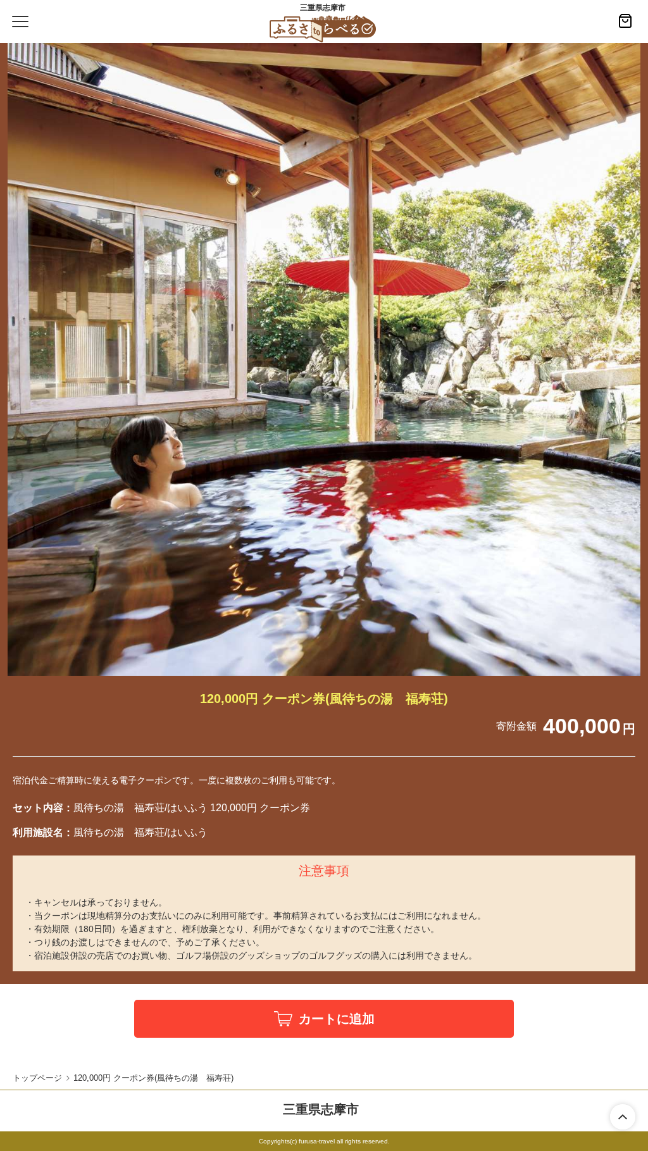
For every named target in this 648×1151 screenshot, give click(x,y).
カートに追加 (337, 1019)
